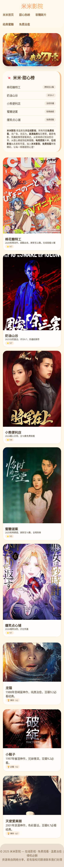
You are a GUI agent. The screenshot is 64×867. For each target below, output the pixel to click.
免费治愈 (24, 24)
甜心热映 (24, 15)
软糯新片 (40, 15)
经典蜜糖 (8, 24)
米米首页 (8, 15)
